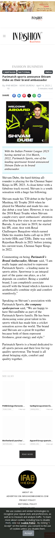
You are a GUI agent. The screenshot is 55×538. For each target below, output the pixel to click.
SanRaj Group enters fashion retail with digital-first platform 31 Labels (41, 406)
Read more (27, 454)
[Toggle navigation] (4, 36)
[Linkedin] (19, 95)
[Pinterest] (24, 95)
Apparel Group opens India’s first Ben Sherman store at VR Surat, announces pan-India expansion (41, 440)
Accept (28, 533)
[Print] (39, 95)
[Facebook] (14, 95)
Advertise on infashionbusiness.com (27, 496)
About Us (27, 492)
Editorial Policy (27, 504)
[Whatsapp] (34, 95)
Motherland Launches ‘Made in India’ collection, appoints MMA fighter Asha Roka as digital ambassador (13, 440)
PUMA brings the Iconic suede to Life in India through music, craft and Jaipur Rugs (13, 406)
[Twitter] (29, 95)
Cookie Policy (28, 522)
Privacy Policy (27, 500)
